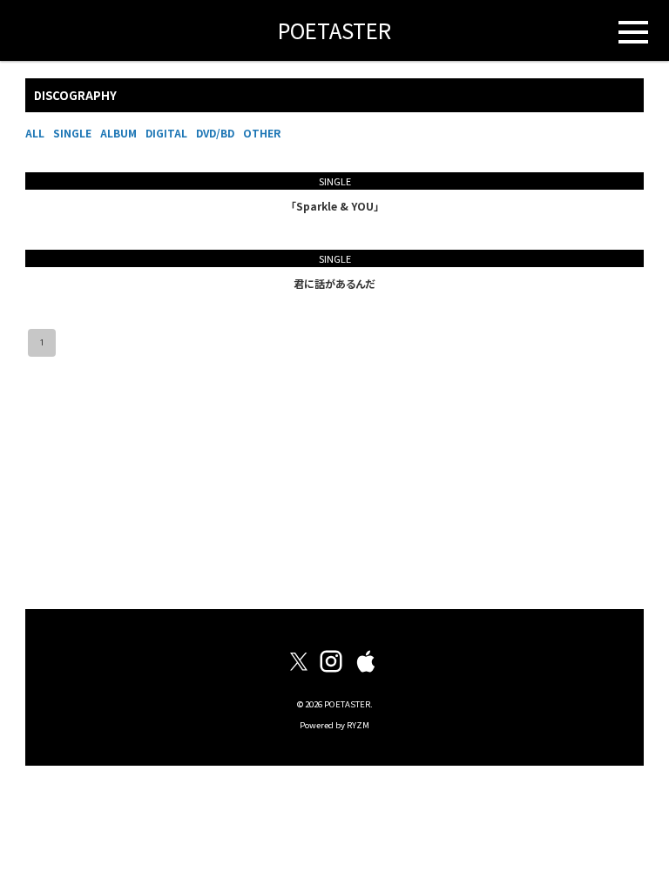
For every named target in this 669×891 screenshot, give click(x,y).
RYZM (358, 725)
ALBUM (118, 132)
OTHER (261, 132)
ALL (34, 132)
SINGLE (72, 132)
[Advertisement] (334, 483)
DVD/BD (215, 132)
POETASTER (334, 30)
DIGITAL (166, 132)
